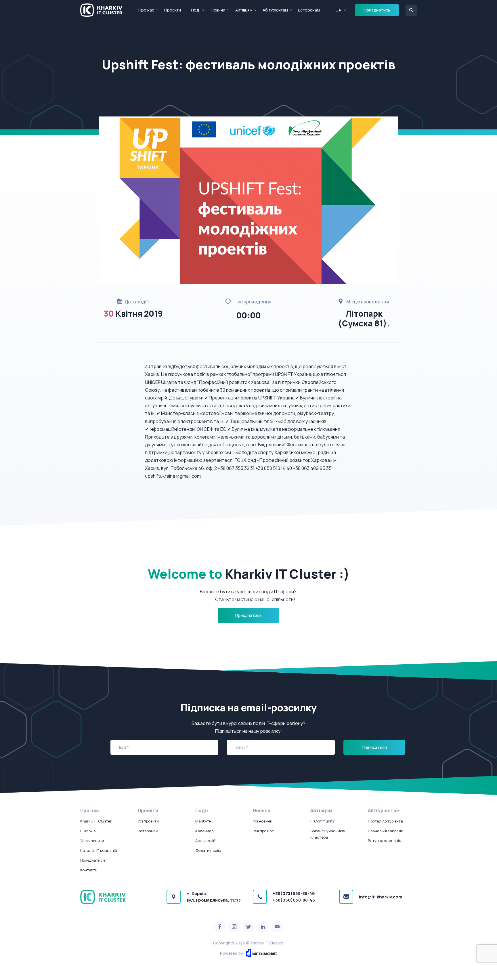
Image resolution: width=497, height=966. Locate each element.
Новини (218, 10)
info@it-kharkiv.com (380, 897)
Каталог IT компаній (98, 850)
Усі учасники (92, 840)
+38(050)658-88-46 (294, 900)
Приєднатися (92, 860)
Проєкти (172, 10)
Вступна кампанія (384, 840)
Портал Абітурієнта (385, 821)
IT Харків (87, 830)
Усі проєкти (148, 821)
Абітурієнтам (275, 10)
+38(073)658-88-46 (294, 893)
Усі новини (262, 821)
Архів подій (205, 840)
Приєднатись (377, 10)
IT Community (322, 821)
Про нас (146, 10)
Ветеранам (309, 10)
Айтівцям (244, 10)
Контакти (89, 870)
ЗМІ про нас (263, 830)
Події (195, 10)
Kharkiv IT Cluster (96, 821)
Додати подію (208, 850)
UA (338, 10)
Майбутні (203, 821)
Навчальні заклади (385, 830)
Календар (204, 830)
